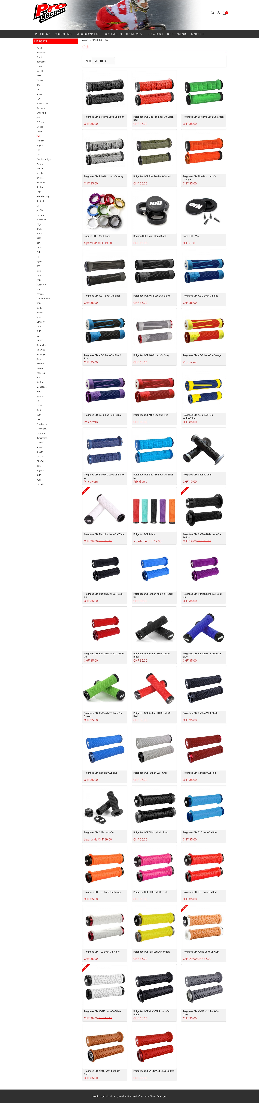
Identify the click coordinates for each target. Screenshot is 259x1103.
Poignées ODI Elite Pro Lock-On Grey (103, 176)
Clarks (39, 308)
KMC (39, 475)
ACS (38, 280)
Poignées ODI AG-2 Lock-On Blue (200, 295)
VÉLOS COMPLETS (88, 34)
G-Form (40, 122)
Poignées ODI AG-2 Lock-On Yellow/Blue (198, 417)
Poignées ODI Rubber (144, 534)
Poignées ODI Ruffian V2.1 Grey (150, 772)
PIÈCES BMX (42, 34)
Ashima (40, 294)
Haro (39, 391)
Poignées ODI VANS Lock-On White (102, 1011)
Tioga (39, 131)
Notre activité (133, 1096)
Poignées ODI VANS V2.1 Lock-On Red (153, 1071)
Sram (39, 229)
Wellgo (40, 164)
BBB (39, 303)
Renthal (40, 201)
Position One (42, 103)
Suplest (40, 382)
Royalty (40, 470)
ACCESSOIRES (63, 34)
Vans (39, 317)
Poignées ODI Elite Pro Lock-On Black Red (153, 118)
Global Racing (43, 196)
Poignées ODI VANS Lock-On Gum (201, 951)
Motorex (40, 368)
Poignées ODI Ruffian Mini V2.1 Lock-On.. (104, 595)
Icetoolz (40, 363)
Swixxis (40, 178)
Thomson (41, 433)
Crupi (39, 57)
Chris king (41, 113)
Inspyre (40, 396)
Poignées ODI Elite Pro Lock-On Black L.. (153, 476)
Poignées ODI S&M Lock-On (99, 832)
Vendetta (41, 182)
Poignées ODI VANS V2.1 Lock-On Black (151, 1013)
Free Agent (42, 429)
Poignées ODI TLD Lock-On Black (151, 832)
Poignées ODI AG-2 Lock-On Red (150, 415)
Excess (40, 80)
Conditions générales (116, 1096)
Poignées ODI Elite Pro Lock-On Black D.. (104, 476)
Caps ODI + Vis (191, 236)
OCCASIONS (155, 34)
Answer (40, 94)
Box (38, 85)
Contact (145, 1096)
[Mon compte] (218, 13)
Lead (39, 419)
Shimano (41, 52)
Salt (38, 243)
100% (39, 405)
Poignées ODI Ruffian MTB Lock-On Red (152, 715)
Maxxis (40, 127)
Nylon (39, 261)
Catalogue (162, 1096)
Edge (39, 224)
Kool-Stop (41, 285)
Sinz (38, 89)
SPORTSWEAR (134, 34)
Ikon (39, 466)
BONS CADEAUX (177, 34)
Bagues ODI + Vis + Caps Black (149, 236)
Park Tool (41, 373)
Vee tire (40, 173)
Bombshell (41, 62)
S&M (39, 238)
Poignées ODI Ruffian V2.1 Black (200, 713)
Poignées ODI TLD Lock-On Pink (150, 892)
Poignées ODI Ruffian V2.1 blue (100, 772)
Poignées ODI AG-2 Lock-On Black (151, 295)
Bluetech (41, 108)
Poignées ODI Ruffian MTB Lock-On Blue (202, 655)
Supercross (42, 438)
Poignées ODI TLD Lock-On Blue (200, 832)
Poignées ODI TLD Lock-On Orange (102, 892)
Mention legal (98, 1096)
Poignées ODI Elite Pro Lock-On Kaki (152, 176)
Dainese (40, 442)
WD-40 (40, 168)
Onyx (39, 359)
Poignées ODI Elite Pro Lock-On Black (104, 116)
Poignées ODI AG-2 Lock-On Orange (202, 355)
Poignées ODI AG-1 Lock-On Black (102, 295)
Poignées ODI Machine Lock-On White (104, 534)
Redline (40, 187)
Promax (40, 141)
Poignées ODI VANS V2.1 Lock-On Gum (102, 1073)
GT (38, 206)
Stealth (40, 452)
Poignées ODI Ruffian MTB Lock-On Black (152, 655)
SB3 (38, 266)
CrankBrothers (43, 298)
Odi (85, 47)
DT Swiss (41, 350)
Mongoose (41, 387)
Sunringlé (41, 354)
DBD (39, 415)
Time (39, 247)
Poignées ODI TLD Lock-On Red (200, 892)
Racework (41, 219)
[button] (212, 13)
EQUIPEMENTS (113, 34)
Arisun (40, 447)
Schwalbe (41, 345)
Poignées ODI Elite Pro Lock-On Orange (199, 178)
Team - (153, 1096)
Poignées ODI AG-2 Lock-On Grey (151, 355)
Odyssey (41, 322)
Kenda (40, 340)
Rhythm (40, 145)
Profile (40, 210)
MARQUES (197, 34)
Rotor (39, 233)
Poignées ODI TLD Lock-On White (102, 951)
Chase (39, 66)
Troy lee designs (44, 159)
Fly (38, 401)
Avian (39, 48)
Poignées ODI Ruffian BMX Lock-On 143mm (202, 536)
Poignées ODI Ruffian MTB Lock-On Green (103, 715)
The (38, 150)
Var (38, 377)
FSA (38, 99)
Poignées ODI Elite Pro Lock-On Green (203, 116)
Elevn (39, 75)
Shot (39, 410)
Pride (39, 192)
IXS (38, 289)
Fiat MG (40, 456)
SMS (39, 271)
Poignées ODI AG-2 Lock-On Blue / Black (102, 357)
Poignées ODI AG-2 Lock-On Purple (103, 415)
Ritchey (40, 312)
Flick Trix (41, 461)
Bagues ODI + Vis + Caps (97, 236)
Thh (38, 154)
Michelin (40, 484)
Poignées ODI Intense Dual (197, 474)
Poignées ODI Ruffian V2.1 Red (199, 772)
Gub (38, 252)
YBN (39, 480)
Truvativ (40, 215)
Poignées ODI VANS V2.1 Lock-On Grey (201, 1013)
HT (38, 257)
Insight (40, 71)
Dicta (39, 275)
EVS (38, 117)
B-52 (39, 331)
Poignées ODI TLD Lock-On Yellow (151, 951)
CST (38, 336)
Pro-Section (42, 424)
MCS (39, 326)
